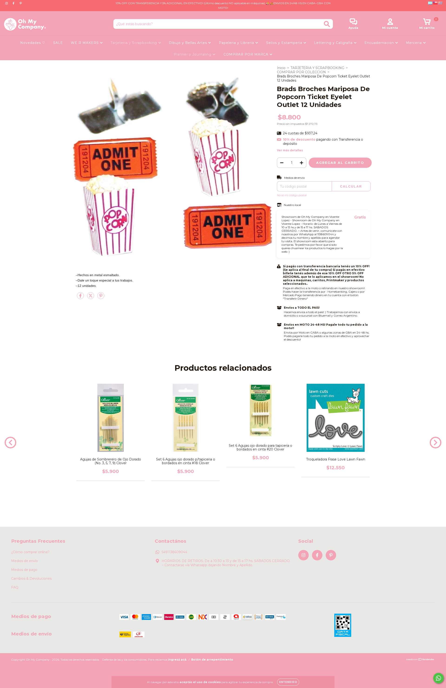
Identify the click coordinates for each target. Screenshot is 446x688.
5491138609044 (174, 552)
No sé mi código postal (292, 195)
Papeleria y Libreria (237, 43)
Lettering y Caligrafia (334, 43)
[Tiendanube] (420, 660)
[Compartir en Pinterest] (100, 297)
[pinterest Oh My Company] (21, 3)
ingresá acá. (177, 659)
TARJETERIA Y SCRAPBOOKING (317, 68)
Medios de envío (24, 561)
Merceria (414, 43)
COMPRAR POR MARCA (246, 54)
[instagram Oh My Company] (6, 3)
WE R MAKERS (85, 43)
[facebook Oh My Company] (13, 3)
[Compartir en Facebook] (81, 297)
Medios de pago (24, 570)
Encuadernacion (379, 43)
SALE (58, 43)
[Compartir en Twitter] (91, 297)
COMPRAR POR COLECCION (301, 72)
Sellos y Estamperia (284, 43)
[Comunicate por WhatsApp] (438, 678)
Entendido (288, 682)
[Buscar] (326, 24)
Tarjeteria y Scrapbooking (134, 43)
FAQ (14, 587)
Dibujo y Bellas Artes (188, 43)
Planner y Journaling (193, 54)
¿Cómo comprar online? (30, 552)
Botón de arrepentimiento (212, 659)
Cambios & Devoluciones (31, 578)
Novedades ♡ (32, 43)
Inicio (281, 68)
